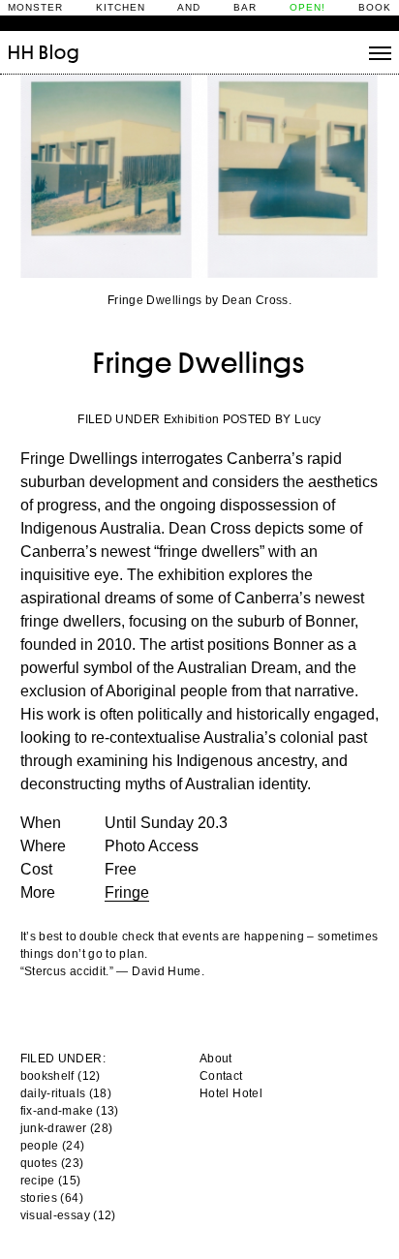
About (216, 1058)
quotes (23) (52, 1163)
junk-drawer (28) (66, 1128)
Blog (59, 52)
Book (374, 7)
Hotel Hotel (231, 1093)
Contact (221, 1076)
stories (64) (51, 1198)
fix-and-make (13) (69, 1111)
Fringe (127, 892)
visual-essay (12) (68, 1215)
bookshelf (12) (60, 1076)
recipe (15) (50, 1180)
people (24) (52, 1146)
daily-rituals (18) (65, 1093)
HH (21, 52)
